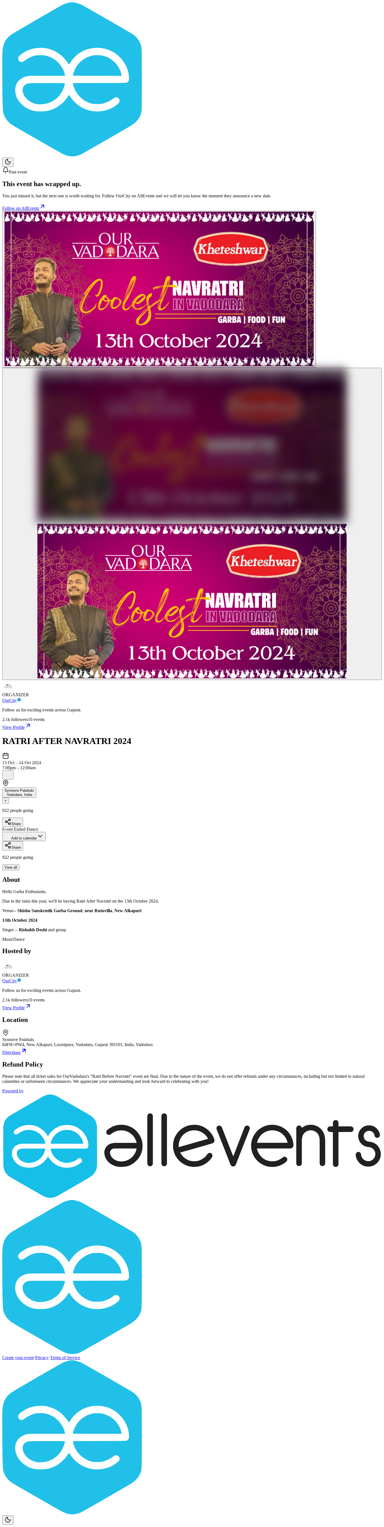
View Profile (13, 727)
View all (10, 867)
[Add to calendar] (7, 775)
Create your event (18, 1357)
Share (16, 824)
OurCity (9, 700)
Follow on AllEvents (20, 208)
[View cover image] (159, 289)
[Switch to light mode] (7, 162)
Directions (11, 1052)
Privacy (42, 1357)
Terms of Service (65, 1357)
